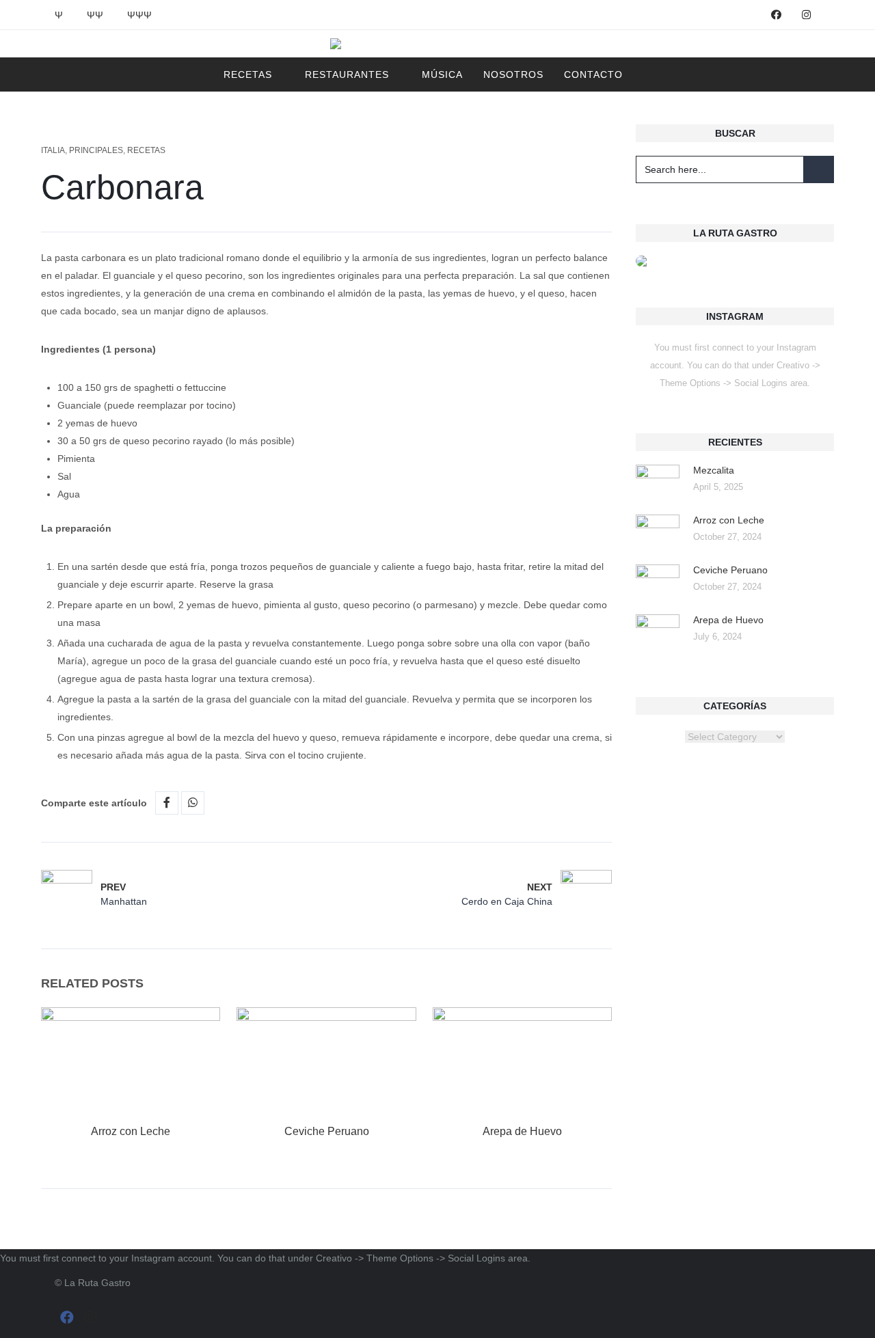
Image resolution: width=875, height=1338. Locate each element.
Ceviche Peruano (326, 1131)
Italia (53, 150)
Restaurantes (347, 74)
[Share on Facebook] (167, 803)
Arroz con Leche (130, 1131)
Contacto (593, 74)
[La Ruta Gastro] (438, 43)
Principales (96, 150)
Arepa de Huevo (522, 1131)
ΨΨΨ (139, 15)
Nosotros (513, 74)
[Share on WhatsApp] (193, 803)
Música (442, 74)
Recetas (248, 74)
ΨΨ (95, 15)
